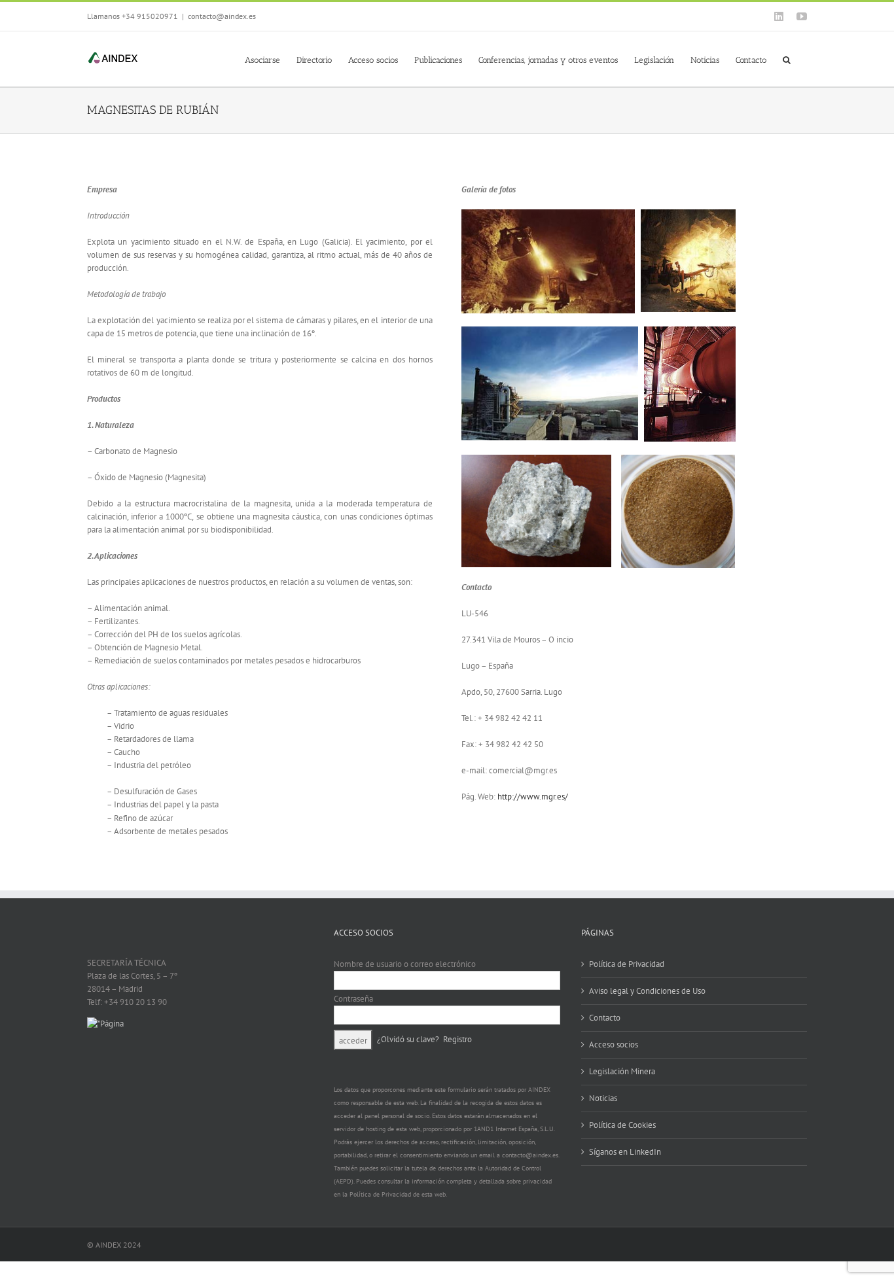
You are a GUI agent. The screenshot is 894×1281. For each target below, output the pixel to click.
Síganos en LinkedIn (625, 1151)
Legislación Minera (622, 1071)
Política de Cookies (622, 1125)
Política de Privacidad (626, 964)
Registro (457, 1038)
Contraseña (353, 998)
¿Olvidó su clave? (408, 1038)
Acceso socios (613, 1044)
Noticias (603, 1098)
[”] (105, 1023)
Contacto (604, 1017)
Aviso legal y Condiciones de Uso (647, 990)
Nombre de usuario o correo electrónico (405, 964)
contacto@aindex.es (222, 16)
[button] (787, 58)
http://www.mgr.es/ (532, 796)
